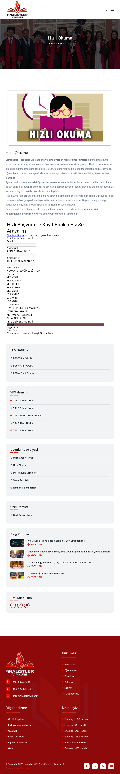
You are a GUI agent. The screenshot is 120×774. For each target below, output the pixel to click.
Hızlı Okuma (20, 465)
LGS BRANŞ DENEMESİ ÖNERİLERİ (46, 573)
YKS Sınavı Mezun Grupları (27, 415)
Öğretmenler (70, 670)
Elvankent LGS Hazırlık (75, 731)
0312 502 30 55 (22, 681)
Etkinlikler (69, 676)
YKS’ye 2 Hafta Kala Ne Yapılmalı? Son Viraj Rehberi (56, 540)
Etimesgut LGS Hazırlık (76, 719)
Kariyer (68, 687)
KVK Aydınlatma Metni (19, 725)
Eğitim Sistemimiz (17, 742)
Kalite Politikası (16, 736)
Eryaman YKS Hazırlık (75, 742)
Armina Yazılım (21, 768)
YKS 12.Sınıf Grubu (23, 408)
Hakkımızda (70, 664)
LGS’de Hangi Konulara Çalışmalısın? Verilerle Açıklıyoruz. (60, 562)
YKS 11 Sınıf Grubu (23, 400)
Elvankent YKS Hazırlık (75, 748)
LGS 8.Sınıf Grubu (23, 365)
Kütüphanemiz (71, 693)
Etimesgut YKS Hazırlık (76, 736)
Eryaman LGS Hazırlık (75, 725)
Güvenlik (12, 731)
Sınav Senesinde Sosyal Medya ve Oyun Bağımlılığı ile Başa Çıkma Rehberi (69, 551)
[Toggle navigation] (112, 9)
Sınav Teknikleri (21, 480)
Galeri (11, 748)
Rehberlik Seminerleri (25, 487)
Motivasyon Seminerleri (26, 472)
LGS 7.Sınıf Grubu (23, 358)
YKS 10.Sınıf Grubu (23, 430)
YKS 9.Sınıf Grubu (23, 423)
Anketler (68, 682)
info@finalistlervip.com (25, 695)
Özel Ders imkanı (22, 515)
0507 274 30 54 (22, 688)
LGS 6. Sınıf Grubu (23, 373)
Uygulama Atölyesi (23, 457)
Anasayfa (54, 43)
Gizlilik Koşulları (16, 719)
